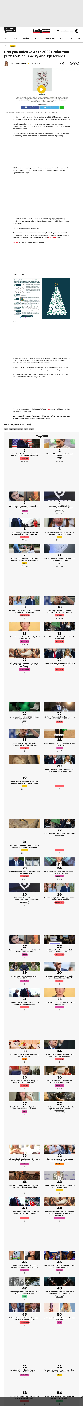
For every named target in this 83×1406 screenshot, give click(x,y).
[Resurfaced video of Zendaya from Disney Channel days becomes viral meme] (59, 1175)
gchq (13, 46)
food (24, 1059)
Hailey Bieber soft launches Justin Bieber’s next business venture (24, 507)
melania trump (24, 615)
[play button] (41, 89)
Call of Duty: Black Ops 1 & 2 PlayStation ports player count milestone (59, 1292)
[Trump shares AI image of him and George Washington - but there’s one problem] (24, 1070)
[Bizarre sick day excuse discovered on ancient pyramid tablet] (59, 1386)
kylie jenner (24, 1270)
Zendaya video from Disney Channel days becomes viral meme (59, 1186)
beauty (25, 1111)
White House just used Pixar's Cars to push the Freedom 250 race (24, 1003)
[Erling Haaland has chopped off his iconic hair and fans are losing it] (24, 1149)
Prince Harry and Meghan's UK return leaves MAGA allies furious (59, 1160)
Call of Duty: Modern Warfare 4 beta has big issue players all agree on (59, 1108)
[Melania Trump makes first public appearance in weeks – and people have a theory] (24, 600)
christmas (13, 429)
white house (24, 1218)
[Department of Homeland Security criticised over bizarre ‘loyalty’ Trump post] (24, 443)
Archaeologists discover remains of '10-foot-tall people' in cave (24, 1292)
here (48, 409)
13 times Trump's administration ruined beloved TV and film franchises (24, 1212)
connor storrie (25, 641)
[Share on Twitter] (74, 63)
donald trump (24, 458)
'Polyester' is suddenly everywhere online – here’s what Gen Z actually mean (59, 1371)
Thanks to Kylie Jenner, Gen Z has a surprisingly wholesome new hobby (24, 1266)
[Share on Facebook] (71, 63)
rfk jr (59, 537)
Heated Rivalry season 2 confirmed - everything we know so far (59, 1081)
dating (59, 1322)
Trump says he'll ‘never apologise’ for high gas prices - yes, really (59, 1055)
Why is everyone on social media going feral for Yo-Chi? (24, 1055)
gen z (59, 1374)
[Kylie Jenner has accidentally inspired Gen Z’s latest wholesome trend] (24, 1255)
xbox (24, 721)
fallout (24, 1190)
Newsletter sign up (67, 31)
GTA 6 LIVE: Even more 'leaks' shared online (59, 455)
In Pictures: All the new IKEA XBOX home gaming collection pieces (24, 718)
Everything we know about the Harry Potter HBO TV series (24, 977)
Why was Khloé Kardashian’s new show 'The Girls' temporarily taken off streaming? (24, 665)
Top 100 (6, 38)
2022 (25, 429)
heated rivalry (59, 876)
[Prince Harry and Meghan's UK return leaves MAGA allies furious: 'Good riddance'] (59, 1149)
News (16, 38)
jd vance (59, 721)
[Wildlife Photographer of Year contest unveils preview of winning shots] (24, 829)
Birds (24, 786)
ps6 (60, 563)
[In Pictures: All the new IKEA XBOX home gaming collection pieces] (24, 707)
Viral (6, 46)
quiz (6, 429)
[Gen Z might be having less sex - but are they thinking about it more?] (59, 1307)
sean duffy (59, 981)
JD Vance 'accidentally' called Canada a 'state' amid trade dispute (59, 718)
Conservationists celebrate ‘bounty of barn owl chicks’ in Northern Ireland (24, 782)
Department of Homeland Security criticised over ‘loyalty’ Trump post (24, 455)
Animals (24, 850)
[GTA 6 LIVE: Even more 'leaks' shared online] (59, 443)
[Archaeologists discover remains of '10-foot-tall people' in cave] (24, 1281)
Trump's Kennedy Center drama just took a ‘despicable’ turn (24, 872)
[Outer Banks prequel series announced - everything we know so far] (24, 1360)
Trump (36, 38)
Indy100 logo (41, 31)
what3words (53, 237)
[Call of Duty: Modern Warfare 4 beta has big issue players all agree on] (59, 1097)
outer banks (24, 1374)
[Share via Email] (77, 63)
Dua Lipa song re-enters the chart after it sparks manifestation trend (59, 1266)
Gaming (26, 38)
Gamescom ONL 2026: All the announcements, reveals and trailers (59, 507)
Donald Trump (24, 876)
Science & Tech (49, 38)
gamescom (59, 510)
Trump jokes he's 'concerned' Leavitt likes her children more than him (25, 533)
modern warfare (59, 1111)
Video (62, 38)
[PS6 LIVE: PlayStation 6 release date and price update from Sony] (59, 548)
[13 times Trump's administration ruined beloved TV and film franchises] (24, 1201)
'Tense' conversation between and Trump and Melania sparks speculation (59, 664)
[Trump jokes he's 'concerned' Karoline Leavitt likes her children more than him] (24, 522)
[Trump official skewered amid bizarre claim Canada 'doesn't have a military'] (59, 966)
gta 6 (59, 458)
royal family (59, 1164)
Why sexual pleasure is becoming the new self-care (59, 1319)
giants (24, 1296)
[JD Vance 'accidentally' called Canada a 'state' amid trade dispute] (59, 707)
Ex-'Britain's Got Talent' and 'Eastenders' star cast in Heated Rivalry (59, 872)
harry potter (24, 981)
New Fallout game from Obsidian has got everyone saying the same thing (24, 1186)
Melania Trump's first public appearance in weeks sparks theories (24, 611)
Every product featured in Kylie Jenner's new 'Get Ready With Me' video (24, 1108)
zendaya (59, 1190)
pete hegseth (59, 615)
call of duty (59, 1296)
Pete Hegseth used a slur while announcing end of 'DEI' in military (59, 611)
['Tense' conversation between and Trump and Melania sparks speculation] (59, 653)
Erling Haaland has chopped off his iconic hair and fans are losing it (24, 1160)
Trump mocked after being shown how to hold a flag (59, 638)
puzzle (20, 429)
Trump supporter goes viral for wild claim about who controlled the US (24, 559)
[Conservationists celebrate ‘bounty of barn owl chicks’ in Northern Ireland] (24, 765)
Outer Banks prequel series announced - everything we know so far (24, 1371)
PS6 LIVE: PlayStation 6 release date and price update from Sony (59, 559)
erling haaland (24, 1164)
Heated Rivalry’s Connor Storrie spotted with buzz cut (25, 638)
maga (24, 563)
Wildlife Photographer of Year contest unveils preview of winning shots (24, 846)
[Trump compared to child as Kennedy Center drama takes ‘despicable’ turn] (24, 861)
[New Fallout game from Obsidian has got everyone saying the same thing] (24, 1175)
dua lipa (59, 1270)
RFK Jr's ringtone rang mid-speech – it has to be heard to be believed (59, 533)
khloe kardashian (24, 669)
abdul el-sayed (59, 954)
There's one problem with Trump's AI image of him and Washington (24, 1081)
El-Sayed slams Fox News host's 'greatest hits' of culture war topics (24, 1319)
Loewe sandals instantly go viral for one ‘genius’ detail (59, 744)
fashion (24, 510)
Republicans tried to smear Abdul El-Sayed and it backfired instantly (59, 951)
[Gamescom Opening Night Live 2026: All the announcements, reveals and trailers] (59, 496)
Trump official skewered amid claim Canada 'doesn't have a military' (59, 977)
